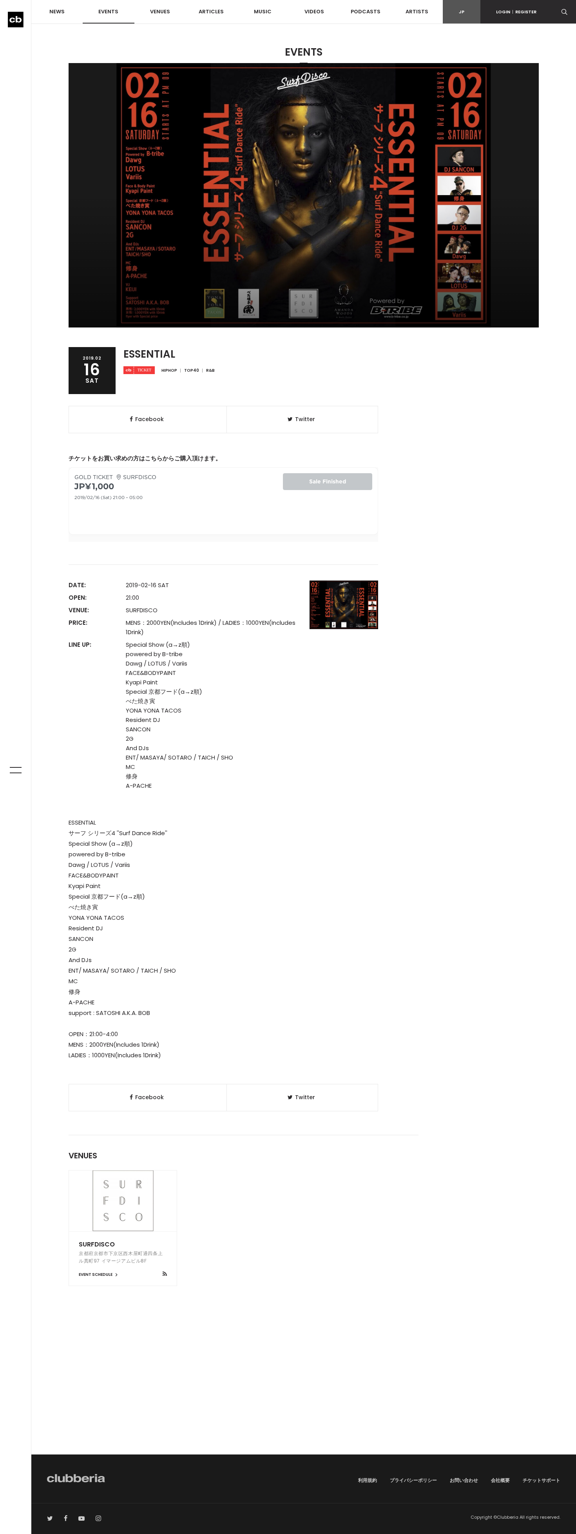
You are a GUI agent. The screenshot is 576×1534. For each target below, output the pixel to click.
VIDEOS (314, 11)
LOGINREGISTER (516, 12)
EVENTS (108, 11)
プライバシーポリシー (413, 1480)
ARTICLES (211, 11)
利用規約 (367, 1480)
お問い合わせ (464, 1480)
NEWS (57, 11)
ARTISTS (417, 11)
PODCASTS (365, 11)
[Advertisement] (304, 1388)
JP (461, 12)
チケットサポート (541, 1480)
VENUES (160, 11)
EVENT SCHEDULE (96, 1274)
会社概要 (500, 1480)
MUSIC (263, 11)
